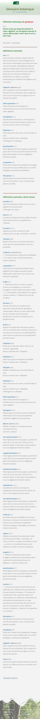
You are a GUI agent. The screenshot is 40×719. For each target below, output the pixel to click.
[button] (17, 2)
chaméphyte (7, 117)
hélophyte (6, 130)
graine (5, 325)
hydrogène (7, 410)
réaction (6, 584)
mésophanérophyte (10, 469)
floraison (6, 303)
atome (5, 215)
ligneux (5, 424)
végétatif (6, 87)
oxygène (6, 552)
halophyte (6, 343)
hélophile (6, 367)
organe (5, 533)
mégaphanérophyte (10, 453)
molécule (6, 515)
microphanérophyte (10, 499)
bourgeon (6, 228)
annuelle (6, 201)
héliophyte (7, 357)
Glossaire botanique (21, 12)
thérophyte (7, 176)
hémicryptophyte (9, 103)
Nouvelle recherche (10, 678)
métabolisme (7, 485)
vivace (5, 659)
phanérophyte (8, 146)
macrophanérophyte (10, 437)
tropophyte (7, 162)
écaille (5, 282)
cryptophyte (7, 266)
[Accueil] (13, 12)
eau (4, 55)
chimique (6, 239)
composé (6, 252)
